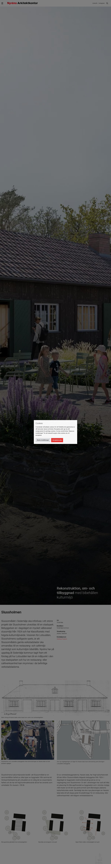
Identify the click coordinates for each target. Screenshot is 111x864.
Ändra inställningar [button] (43, 440)
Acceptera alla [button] (57, 440)
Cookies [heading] (39, 423)
